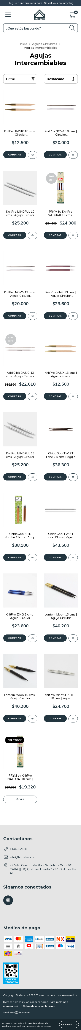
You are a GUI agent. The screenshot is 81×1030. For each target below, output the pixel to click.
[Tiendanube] (16, 1013)
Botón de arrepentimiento (39, 1006)
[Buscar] (72, 28)
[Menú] (8, 14)
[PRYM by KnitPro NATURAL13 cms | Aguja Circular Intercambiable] (73, 235)
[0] (72, 16)
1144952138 (18, 849)
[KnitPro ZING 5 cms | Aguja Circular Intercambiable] (32, 638)
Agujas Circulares (44, 44)
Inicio (23, 44)
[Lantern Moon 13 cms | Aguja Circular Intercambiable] (73, 638)
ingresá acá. (11, 1006)
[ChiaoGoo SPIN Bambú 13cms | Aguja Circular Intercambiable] (32, 557)
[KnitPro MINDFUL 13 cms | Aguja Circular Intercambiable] (32, 477)
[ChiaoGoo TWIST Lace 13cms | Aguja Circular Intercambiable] (73, 557)
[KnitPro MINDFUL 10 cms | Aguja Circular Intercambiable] (32, 235)
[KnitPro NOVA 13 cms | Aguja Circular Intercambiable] (32, 316)
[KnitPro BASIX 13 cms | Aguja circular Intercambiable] (73, 396)
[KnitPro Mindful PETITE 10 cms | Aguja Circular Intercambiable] (73, 718)
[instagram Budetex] (8, 900)
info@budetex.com (23, 857)
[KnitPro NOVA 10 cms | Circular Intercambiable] (73, 155)
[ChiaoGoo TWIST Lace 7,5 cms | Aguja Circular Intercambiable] (73, 477)
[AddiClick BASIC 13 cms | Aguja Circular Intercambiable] (32, 396)
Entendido (69, 1024)
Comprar (14, 154)
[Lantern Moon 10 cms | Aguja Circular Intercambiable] (32, 718)
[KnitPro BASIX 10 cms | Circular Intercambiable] (32, 155)
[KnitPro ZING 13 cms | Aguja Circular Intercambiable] (73, 316)
